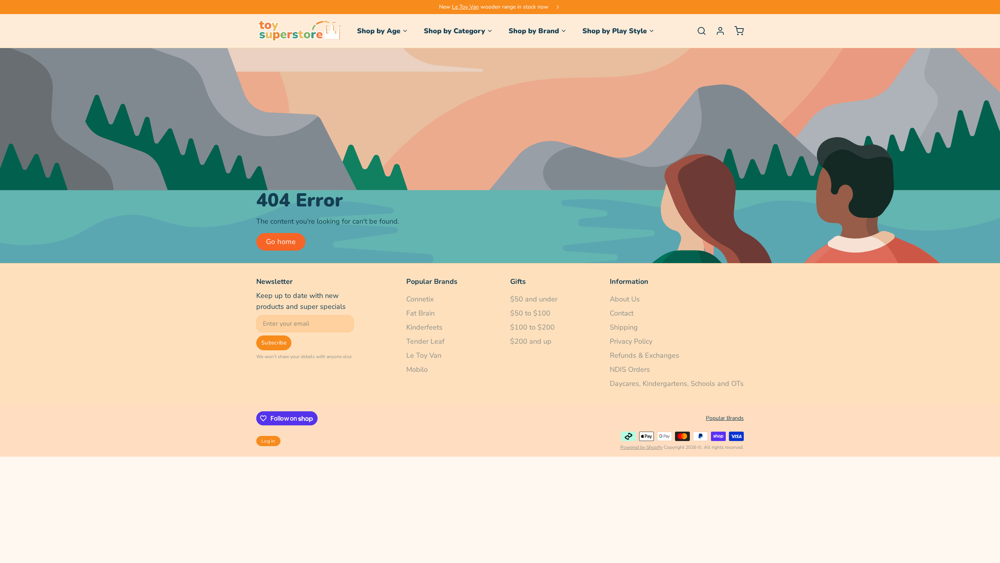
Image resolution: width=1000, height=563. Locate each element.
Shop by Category (454, 31)
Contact (622, 313)
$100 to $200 (532, 327)
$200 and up (531, 341)
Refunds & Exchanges (644, 355)
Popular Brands (431, 281)
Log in (268, 441)
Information (629, 281)
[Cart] (736, 31)
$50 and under (533, 299)
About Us (625, 299)
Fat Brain (420, 313)
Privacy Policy (631, 341)
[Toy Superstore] (298, 30)
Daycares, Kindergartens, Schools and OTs (677, 383)
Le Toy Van (465, 7)
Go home (281, 241)
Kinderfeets (424, 327)
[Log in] (717, 31)
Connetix (420, 299)
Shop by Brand (534, 31)
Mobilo (417, 369)
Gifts (518, 281)
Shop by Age (378, 31)
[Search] (698, 31)
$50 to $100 (530, 313)
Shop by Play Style (614, 31)
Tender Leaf (425, 341)
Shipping (624, 327)
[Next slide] (558, 7)
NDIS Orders (630, 369)
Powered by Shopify (641, 447)
